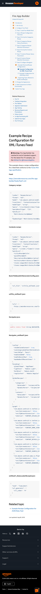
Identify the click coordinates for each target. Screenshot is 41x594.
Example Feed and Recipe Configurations (24, 66)
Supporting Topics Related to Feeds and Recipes (25, 78)
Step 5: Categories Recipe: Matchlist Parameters (24, 46)
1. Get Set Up (19, 25)
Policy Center (19, 114)
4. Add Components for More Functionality (23, 85)
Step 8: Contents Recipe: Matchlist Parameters (24, 59)
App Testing (18, 108)
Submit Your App (20, 89)
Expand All (21, 19)
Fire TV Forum (19, 121)
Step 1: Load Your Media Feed (25, 30)
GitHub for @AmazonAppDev (24, 160)
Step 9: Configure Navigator (24, 62)
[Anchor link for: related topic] (25, 504)
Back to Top (20, 529)
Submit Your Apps (20, 118)
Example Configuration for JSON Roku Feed (27, 74)
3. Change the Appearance (22, 82)
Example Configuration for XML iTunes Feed (27, 70)
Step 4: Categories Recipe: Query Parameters (24, 42)
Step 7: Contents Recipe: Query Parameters (25, 55)
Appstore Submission (21, 105)
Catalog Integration (21, 101)
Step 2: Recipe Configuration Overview (25, 33)
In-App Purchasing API (21, 116)
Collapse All (15, 19)
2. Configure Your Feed (21, 28)
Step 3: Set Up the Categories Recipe (25, 38)
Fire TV (17, 99)
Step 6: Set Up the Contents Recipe (24, 50)
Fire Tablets (18, 103)
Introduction (18, 23)
